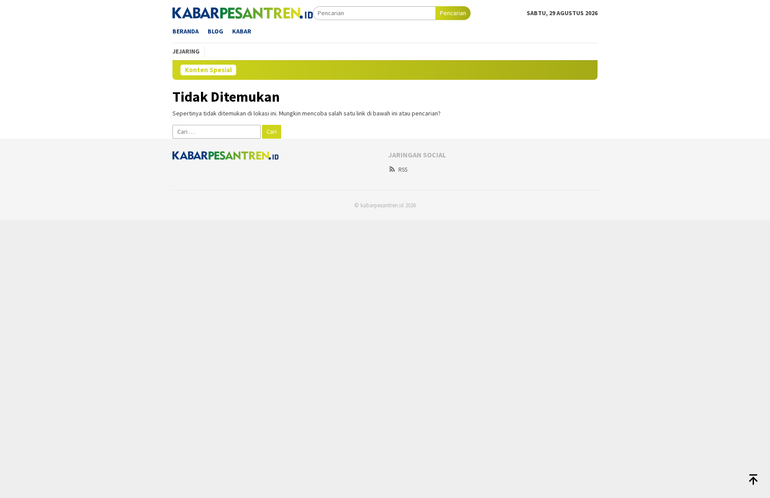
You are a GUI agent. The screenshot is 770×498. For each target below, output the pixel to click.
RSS (402, 169)
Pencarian (453, 13)
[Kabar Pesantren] (242, 12)
